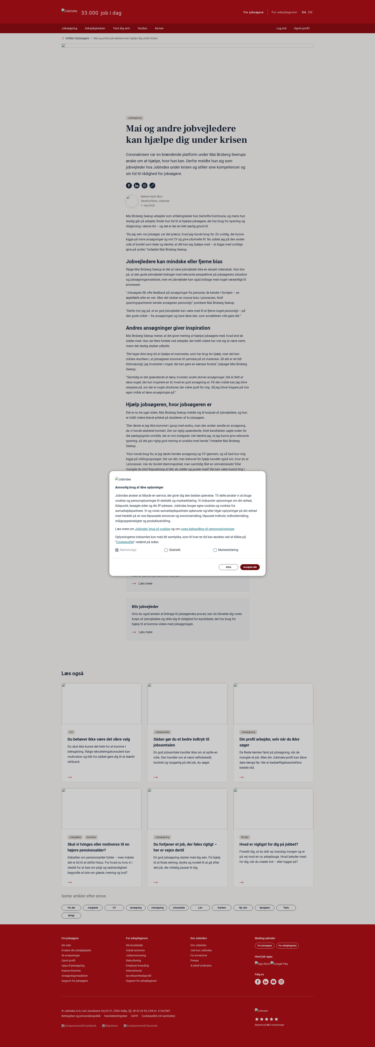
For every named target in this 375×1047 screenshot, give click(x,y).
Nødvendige (128, 550)
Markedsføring (228, 550)
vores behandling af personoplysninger (207, 529)
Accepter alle (250, 567)
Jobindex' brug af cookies (152, 529)
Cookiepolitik (125, 542)
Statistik (174, 550)
